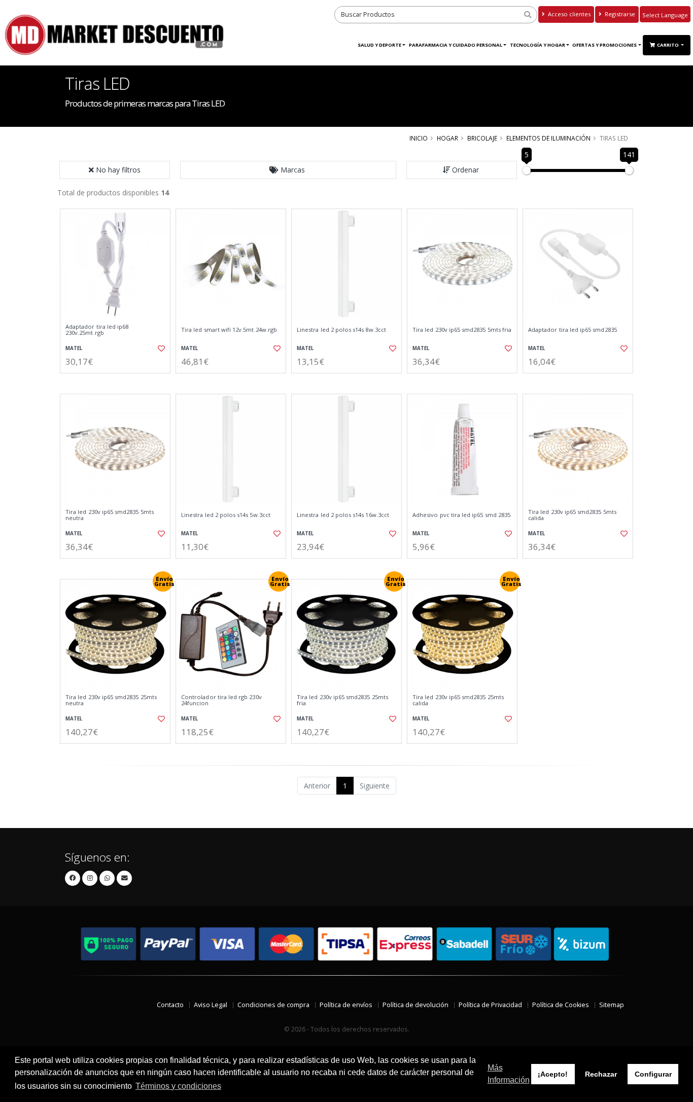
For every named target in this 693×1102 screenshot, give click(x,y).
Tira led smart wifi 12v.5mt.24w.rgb (229, 330)
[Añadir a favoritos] (160, 348)
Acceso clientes (568, 14)
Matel (73, 348)
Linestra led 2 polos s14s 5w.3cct (225, 515)
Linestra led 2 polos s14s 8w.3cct (341, 330)
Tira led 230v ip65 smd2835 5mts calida (572, 515)
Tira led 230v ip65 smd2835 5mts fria (461, 330)
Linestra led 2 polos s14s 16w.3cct (343, 515)
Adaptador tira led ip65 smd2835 (572, 330)
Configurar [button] (653, 1074)
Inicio (418, 138)
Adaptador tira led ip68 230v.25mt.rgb (96, 330)
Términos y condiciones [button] (178, 1086)
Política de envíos (346, 1005)
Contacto (170, 1005)
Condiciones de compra (273, 1005)
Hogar (447, 138)
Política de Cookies (560, 1005)
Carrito (668, 45)
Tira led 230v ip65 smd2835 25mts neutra (111, 700)
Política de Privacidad (490, 1005)
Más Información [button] (509, 1073)
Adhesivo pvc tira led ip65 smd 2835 (461, 515)
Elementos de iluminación (548, 138)
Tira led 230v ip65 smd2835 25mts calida (458, 700)
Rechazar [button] (601, 1074)
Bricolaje (482, 138)
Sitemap (611, 1005)
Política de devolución (415, 1005)
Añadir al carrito (119, 382)
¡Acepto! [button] (553, 1074)
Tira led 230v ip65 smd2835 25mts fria (342, 700)
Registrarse (619, 14)
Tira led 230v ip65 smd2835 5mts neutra (109, 515)
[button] (288, 170)
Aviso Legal (210, 1005)
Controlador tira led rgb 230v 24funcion (221, 700)
